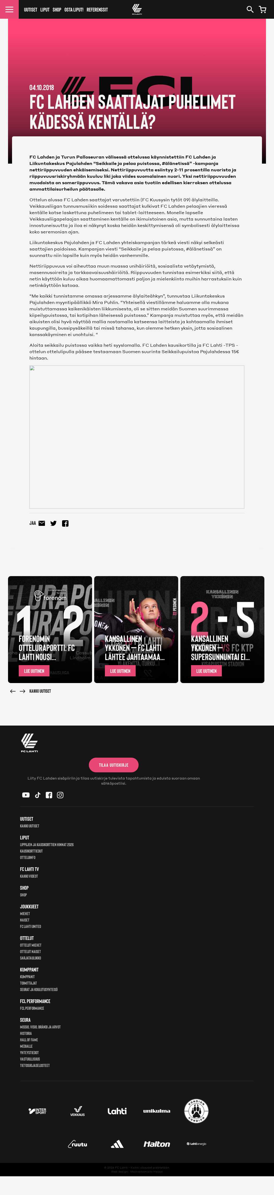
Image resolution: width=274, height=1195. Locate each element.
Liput (45, 9)
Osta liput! (73, 9)
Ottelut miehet (30, 944)
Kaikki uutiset (40, 691)
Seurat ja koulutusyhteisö (39, 989)
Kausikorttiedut (31, 850)
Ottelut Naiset (30, 951)
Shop (57, 9)
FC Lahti (121, 1167)
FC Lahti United (30, 926)
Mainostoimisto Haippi (146, 1171)
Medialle (26, 1045)
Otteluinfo (27, 857)
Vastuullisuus (30, 1058)
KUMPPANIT (27, 976)
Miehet (25, 913)
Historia (26, 1033)
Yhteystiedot (29, 1052)
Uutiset (30, 9)
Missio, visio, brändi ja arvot (40, 1026)
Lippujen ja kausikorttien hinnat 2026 (47, 844)
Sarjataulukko (30, 957)
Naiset (24, 919)
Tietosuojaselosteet (35, 1065)
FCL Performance (32, 1008)
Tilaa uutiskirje (113, 765)
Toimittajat (28, 982)
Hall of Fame (29, 1039)
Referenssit (97, 9)
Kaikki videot (29, 875)
